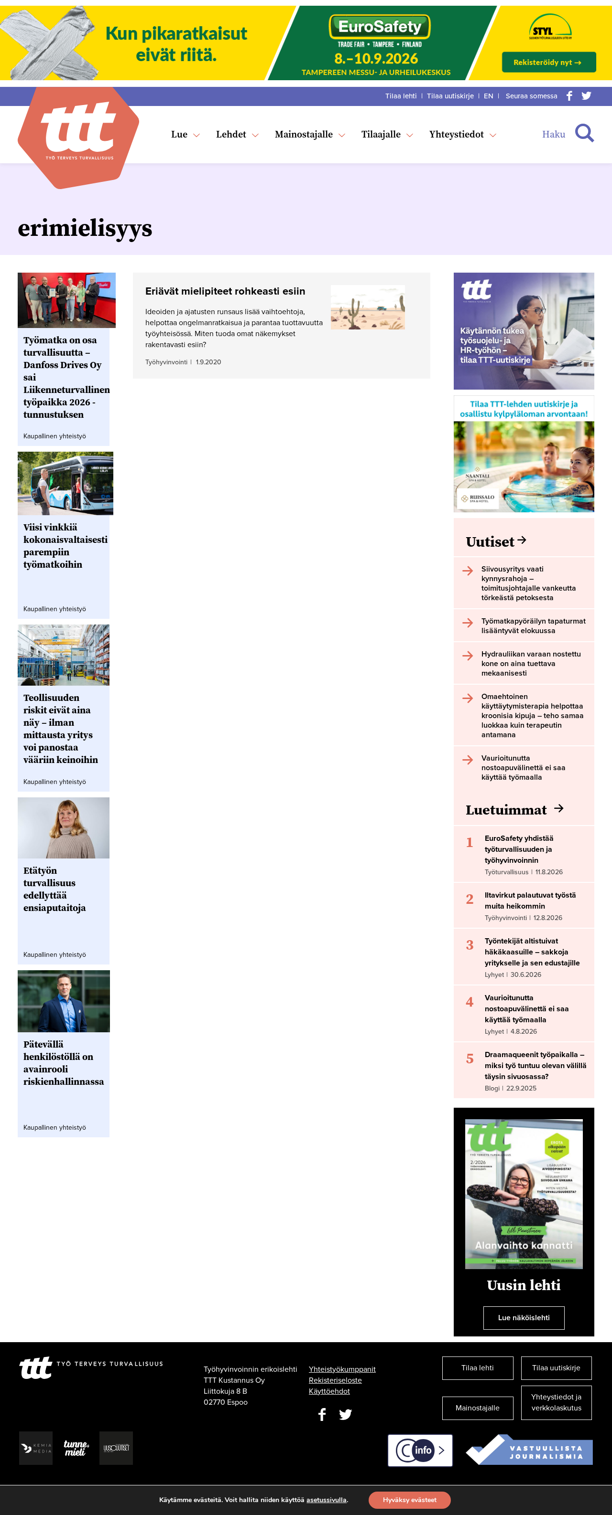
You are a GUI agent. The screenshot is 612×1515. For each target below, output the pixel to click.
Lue (179, 134)
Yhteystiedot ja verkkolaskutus (556, 1402)
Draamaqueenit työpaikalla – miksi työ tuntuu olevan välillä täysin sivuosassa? (536, 1065)
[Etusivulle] (78, 130)
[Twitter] (586, 96)
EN (488, 96)
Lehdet (231, 134)
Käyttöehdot (329, 1391)
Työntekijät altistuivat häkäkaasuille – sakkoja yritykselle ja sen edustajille (532, 952)
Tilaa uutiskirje (450, 96)
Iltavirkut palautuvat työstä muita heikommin (530, 900)
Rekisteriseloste (335, 1380)
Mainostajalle (304, 134)
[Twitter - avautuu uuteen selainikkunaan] (346, 1415)
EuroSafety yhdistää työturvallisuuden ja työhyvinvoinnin (519, 849)
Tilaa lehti (401, 96)
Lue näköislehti (524, 1318)
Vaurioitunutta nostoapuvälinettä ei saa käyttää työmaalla (527, 1009)
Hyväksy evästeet (410, 1499)
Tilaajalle (381, 134)
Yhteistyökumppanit (342, 1369)
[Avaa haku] (584, 133)
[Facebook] (569, 96)
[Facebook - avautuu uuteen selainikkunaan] (322, 1415)
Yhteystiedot (456, 134)
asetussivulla (326, 1500)
